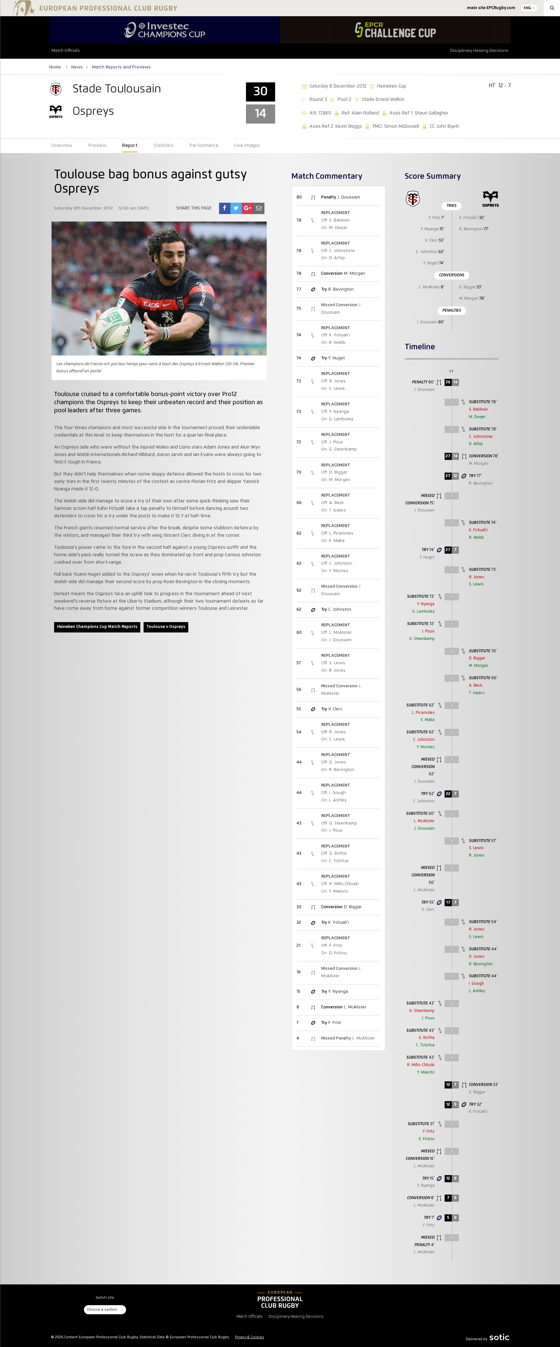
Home (55, 67)
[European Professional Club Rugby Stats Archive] (94, 13)
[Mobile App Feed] (280, 1299)
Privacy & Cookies (249, 1337)
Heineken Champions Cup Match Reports (97, 627)
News (77, 67)
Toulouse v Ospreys (165, 627)
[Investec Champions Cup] (164, 29)
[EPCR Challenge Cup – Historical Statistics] (395, 29)
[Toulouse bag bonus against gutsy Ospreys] (224, 208)
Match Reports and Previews (121, 67)
